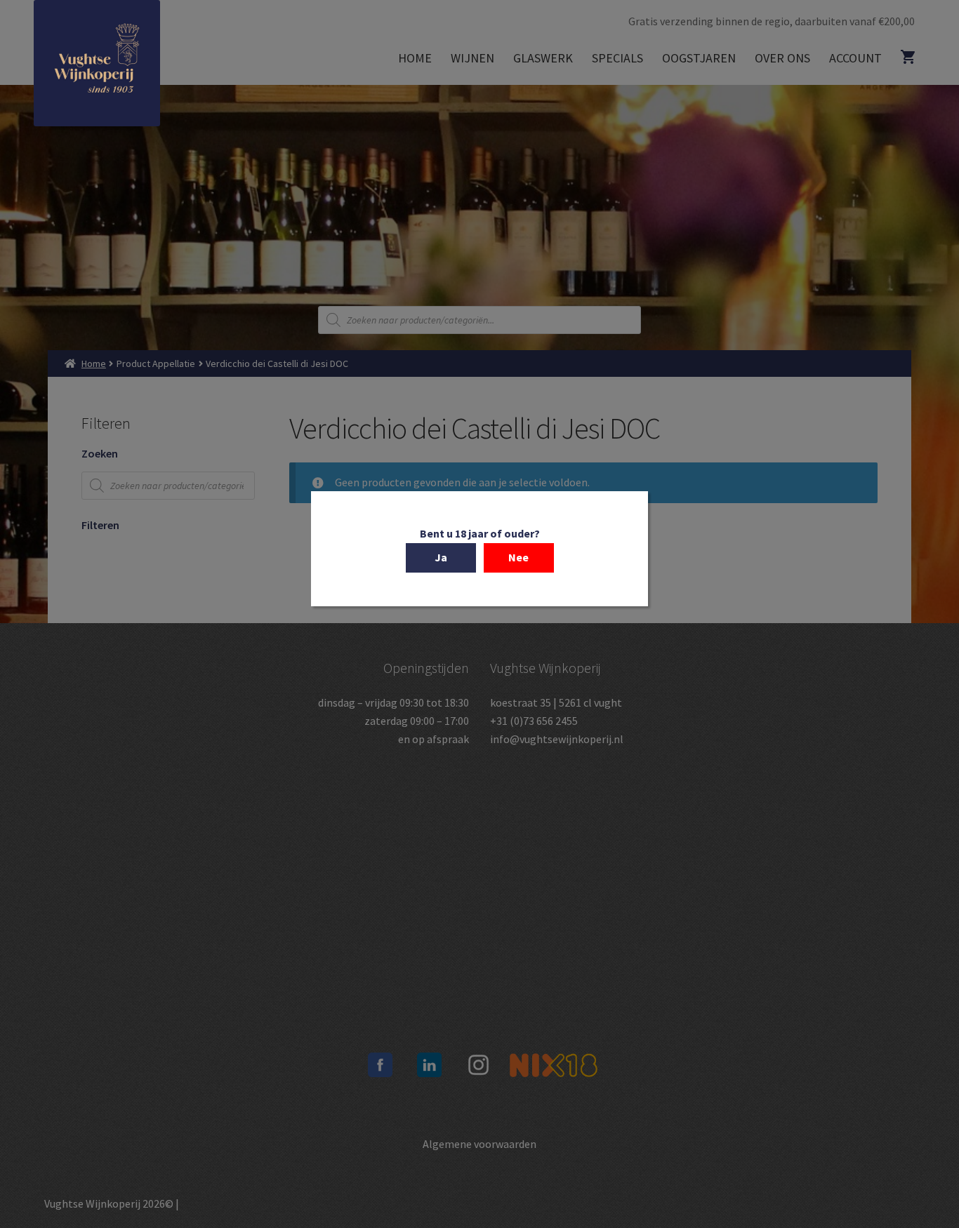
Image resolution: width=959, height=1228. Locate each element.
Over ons (782, 58)
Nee (518, 557)
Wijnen (472, 58)
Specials (617, 58)
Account (855, 58)
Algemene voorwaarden (479, 1144)
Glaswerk (543, 58)
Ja (441, 557)
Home (415, 58)
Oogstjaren (699, 58)
